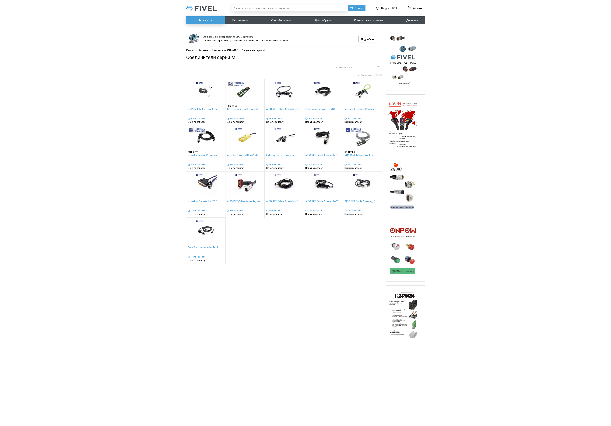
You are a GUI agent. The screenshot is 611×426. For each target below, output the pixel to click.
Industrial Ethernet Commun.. (360, 109)
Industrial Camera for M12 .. (203, 201)
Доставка (412, 20)
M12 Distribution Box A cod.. (243, 109)
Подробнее (367, 39)
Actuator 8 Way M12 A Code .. (243, 155)
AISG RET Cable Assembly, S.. (321, 155)
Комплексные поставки (368, 20)
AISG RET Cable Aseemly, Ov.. (360, 201)
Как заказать (240, 20)
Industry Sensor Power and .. (204, 155)
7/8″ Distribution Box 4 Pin (203, 109)
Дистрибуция (323, 20)
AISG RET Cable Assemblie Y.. (321, 201)
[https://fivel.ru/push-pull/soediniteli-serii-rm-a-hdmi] (405, 188)
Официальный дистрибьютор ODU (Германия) (228, 36)
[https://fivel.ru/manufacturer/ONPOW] (405, 252)
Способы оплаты (281, 20)
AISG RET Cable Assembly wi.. (283, 109)
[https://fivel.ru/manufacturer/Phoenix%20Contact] (405, 315)
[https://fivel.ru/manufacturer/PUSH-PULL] (405, 60)
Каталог (203, 20)
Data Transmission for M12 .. (321, 109)
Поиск (359, 8)
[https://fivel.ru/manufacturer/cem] (405, 124)
